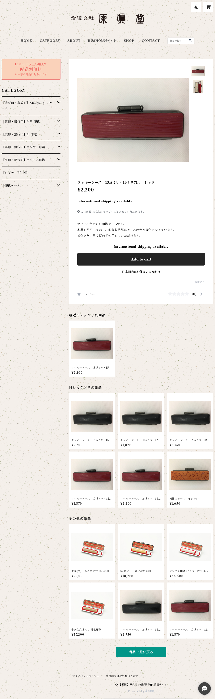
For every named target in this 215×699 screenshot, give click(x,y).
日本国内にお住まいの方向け (141, 272)
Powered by (136, 691)
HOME (26, 41)
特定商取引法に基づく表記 (122, 676)
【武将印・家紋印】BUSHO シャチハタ (27, 106)
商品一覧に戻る (141, 652)
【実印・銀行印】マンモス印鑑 (23, 160)
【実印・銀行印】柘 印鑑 (19, 134)
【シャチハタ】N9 (15, 173)
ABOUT (73, 41)
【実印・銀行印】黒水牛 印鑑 (23, 147)
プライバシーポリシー (85, 676)
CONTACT (151, 41)
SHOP (129, 41)
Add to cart (141, 259)
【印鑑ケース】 (12, 185)
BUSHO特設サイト (102, 41)
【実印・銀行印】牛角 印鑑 (21, 121)
